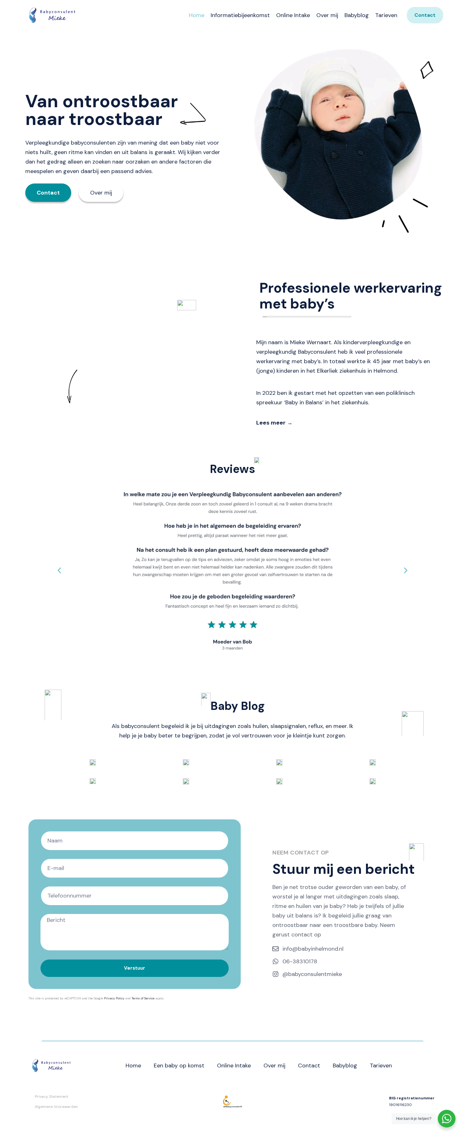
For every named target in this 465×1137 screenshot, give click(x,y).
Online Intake (293, 15)
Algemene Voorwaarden (56, 1106)
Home (196, 15)
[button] (59, 570)
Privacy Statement (51, 1096)
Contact (309, 1065)
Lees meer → (274, 422)
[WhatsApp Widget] (447, 1119)
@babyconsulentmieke (312, 974)
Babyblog (356, 15)
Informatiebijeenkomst (240, 15)
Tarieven (386, 15)
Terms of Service (143, 998)
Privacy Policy (114, 998)
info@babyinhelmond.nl (313, 949)
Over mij (327, 15)
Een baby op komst (179, 1065)
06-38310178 (299, 961)
